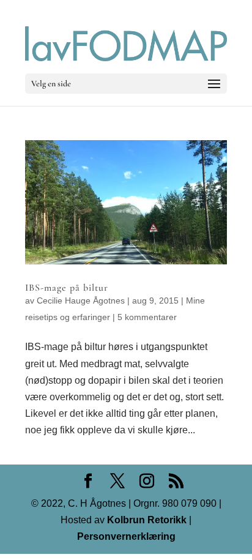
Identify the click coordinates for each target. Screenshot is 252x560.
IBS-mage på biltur (66, 288)
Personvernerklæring (126, 536)
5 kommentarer (147, 317)
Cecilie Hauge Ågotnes (81, 300)
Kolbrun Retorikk (146, 520)
